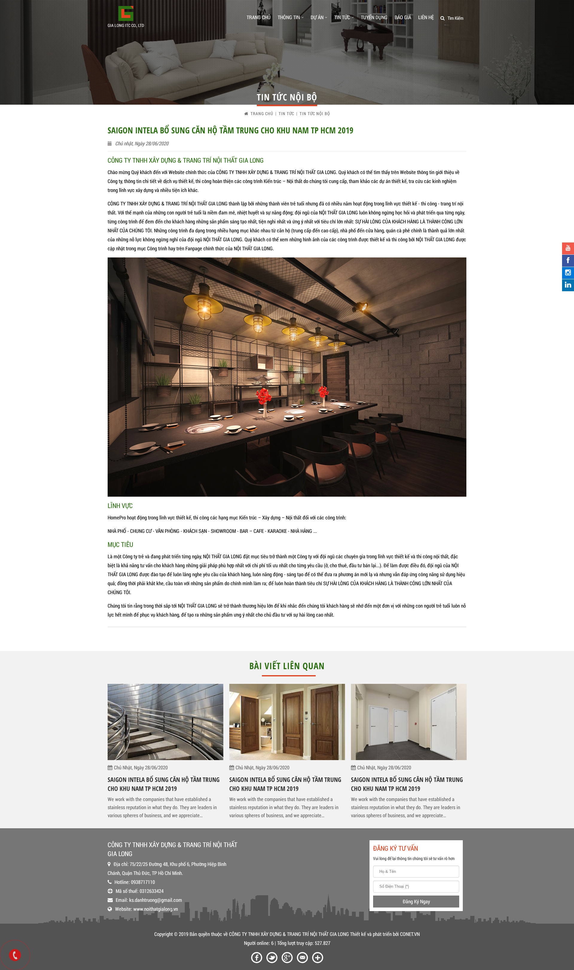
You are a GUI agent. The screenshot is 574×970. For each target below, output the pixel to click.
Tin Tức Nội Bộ (315, 113)
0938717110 (143, 882)
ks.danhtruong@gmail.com (155, 899)
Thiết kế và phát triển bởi (374, 934)
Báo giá (403, 17)
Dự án (317, 17)
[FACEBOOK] (568, 261)
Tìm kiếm (455, 18)
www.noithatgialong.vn (155, 908)
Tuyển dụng (374, 17)
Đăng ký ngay (416, 901)
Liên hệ (426, 17)
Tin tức (342, 17)
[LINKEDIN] (568, 285)
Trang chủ (259, 17)
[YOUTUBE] (568, 248)
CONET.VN (410, 934)
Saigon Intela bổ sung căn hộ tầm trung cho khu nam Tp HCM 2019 (163, 784)
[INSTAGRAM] (568, 273)
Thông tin (289, 17)
